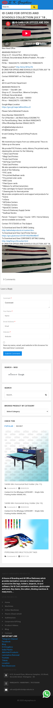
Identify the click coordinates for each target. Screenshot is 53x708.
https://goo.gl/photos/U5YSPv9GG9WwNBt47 (20, 236)
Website (7, 332)
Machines (9, 606)
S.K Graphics (7, 647)
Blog (7, 629)
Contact (8, 633)
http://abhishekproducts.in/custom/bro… (18, 230)
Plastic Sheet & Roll (13, 614)
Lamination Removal (10, 655)
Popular (9, 426)
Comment (7, 298)
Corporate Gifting (13, 621)
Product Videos (11, 625)
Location (6, 663)
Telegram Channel (10, 639)
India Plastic (7, 650)
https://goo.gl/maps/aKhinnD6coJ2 (16, 107)
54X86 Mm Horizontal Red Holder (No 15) (23, 484)
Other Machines (12, 610)
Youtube (5, 658)
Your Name (7, 311)
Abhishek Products (10, 652)
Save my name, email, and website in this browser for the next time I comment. (25, 346)
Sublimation (10, 617)
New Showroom (8, 666)
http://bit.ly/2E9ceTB (24, 67)
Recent (19, 426)
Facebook (6, 642)
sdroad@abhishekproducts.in (22, 689)
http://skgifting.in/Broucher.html (15, 241)
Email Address (9, 322)
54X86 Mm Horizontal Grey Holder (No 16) (24, 503)
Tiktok (5, 660)
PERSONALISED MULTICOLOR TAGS (21, 552)
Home (7, 602)
